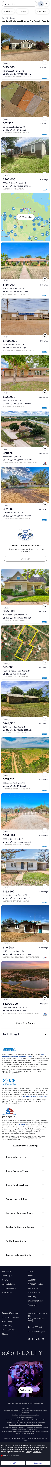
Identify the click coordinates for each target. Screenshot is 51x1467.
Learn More (30, 1433)
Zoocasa (31, 1276)
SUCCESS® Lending (35, 1284)
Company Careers (9, 1288)
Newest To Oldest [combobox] (23, 11)
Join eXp (5, 1280)
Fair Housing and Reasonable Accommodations (25, 1415)
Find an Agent (7, 1276)
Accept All (13, 1463)
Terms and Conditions (10, 1313)
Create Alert (25, 559)
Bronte (31, 1023)
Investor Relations (8, 1284)
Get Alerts (43, 11)
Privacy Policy (7, 1321)
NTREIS (22, 1125)
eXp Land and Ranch (35, 1301)
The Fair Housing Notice (30, 1429)
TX (24, 1023)
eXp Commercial (34, 1292)
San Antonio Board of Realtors (35, 1096)
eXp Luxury (32, 1297)
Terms (28, 1452)
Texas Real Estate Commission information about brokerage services (26, 1422)
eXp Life (31, 1271)
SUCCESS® (32, 1280)
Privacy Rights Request (10, 1317)
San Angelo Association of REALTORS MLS (23, 1055)
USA (18, 1023)
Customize (38, 1463)
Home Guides (7, 1292)
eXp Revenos (33, 1288)
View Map (27, 217)
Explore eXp (6, 1271)
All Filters (9, 11)
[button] (25, 1034)
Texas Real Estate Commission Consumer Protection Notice (25, 1425)
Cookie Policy (7, 1325)
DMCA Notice (25, 1408)
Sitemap (5, 1334)
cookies (8, 1445)
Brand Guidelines (8, 1330)
